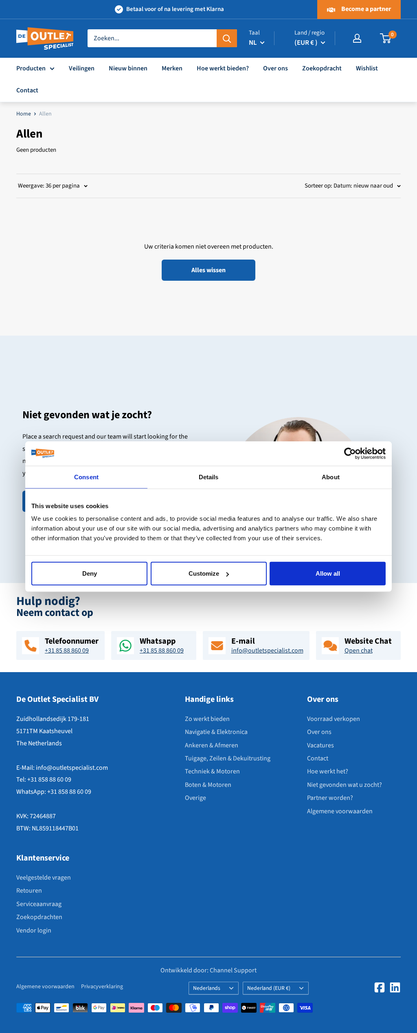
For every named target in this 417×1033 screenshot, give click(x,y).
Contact (27, 90)
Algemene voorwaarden (340, 811)
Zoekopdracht (322, 68)
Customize (204, 573)
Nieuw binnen (128, 68)
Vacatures (320, 745)
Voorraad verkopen (333, 718)
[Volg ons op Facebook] (379, 987)
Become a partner (365, 8)
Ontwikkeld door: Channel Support (208, 970)
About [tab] (331, 476)
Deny (89, 573)
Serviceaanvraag (38, 904)
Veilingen (81, 68)
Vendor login (33, 930)
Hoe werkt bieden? (223, 68)
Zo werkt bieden (207, 718)
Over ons (275, 68)
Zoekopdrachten (39, 917)
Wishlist (367, 68)
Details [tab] (209, 476)
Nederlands (206, 988)
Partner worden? (330, 797)
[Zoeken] (227, 38)
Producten (31, 68)
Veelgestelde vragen (43, 877)
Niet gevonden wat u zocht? (344, 784)
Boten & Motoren (208, 784)
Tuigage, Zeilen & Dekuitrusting (227, 758)
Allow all (328, 573)
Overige (195, 797)
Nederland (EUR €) (268, 988)
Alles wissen (208, 270)
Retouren (29, 890)
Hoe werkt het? (327, 771)
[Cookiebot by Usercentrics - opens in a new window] (350, 453)
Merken (172, 68)
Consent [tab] (86, 476)
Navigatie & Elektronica (216, 731)
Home (23, 114)
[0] (386, 38)
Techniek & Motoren (212, 771)
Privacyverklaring (102, 987)
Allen (45, 114)
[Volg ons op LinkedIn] (395, 987)
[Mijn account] (357, 38)
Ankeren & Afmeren (211, 745)
